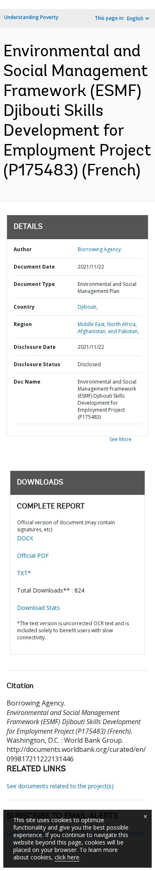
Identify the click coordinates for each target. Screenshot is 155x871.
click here (67, 857)
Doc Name (27, 381)
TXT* (24, 573)
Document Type (34, 284)
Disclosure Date (35, 346)
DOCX (25, 538)
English (135, 18)
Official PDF (33, 555)
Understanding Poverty (31, 17)
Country (24, 306)
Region (23, 324)
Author (23, 249)
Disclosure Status (37, 364)
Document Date (34, 266)
